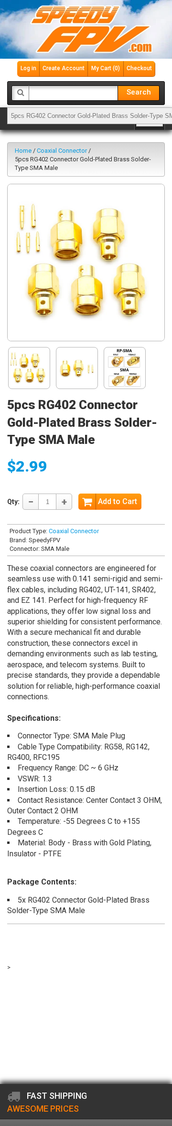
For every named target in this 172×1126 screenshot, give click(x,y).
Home (23, 150)
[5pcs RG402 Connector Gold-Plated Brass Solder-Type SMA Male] (86, 262)
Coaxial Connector (62, 150)
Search (139, 92)
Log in (28, 68)
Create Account (64, 68)
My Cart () (105, 68)
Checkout (139, 68)
